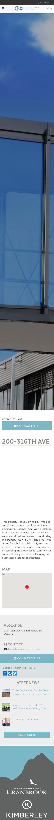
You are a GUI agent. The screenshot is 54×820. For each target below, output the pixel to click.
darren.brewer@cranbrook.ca (23, 649)
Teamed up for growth (25, 719)
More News (28, 735)
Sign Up (47, 2)
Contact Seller (28, 425)
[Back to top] (46, 812)
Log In (38, 2)
